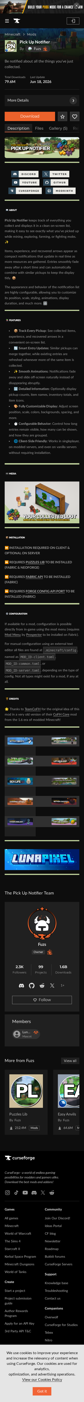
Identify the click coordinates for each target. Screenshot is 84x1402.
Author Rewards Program (16, 1314)
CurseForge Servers (58, 1264)
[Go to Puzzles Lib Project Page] (26, 1102)
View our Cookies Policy (42, 1380)
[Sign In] (73, 20)
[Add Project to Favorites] (62, 116)
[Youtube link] (25, 1192)
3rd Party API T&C (18, 1331)
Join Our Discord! (57, 1218)
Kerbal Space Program (20, 1256)
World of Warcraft (18, 1233)
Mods (31, 34)
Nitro (48, 1340)
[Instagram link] (7, 1192)
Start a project (15, 1291)
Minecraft (13, 34)
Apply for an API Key (19, 1323)
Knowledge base (56, 1283)
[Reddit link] (52, 1192)
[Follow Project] (74, 116)
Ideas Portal (53, 1226)
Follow (45, 1000)
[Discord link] (34, 1192)
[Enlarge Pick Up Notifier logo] (11, 46)
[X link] (43, 1192)
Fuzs (42, 945)
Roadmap (52, 1249)
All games (11, 1218)
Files (39, 128)
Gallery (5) (58, 128)
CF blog (50, 1233)
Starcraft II (12, 1249)
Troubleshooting (56, 1291)
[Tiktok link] (16, 1192)
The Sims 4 (13, 1241)
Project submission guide (18, 1301)
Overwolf (51, 1317)
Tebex (49, 1332)
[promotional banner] (42, 6)
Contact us (52, 1298)
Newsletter (52, 1241)
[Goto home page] (17, 21)
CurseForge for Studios (61, 1325)
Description (18, 128)
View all (70, 1061)
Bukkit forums (55, 1256)
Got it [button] (42, 1391)
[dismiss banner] (76, 5)
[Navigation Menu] (7, 21)
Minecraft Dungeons (19, 1264)
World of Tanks (15, 1272)
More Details (18, 100)
